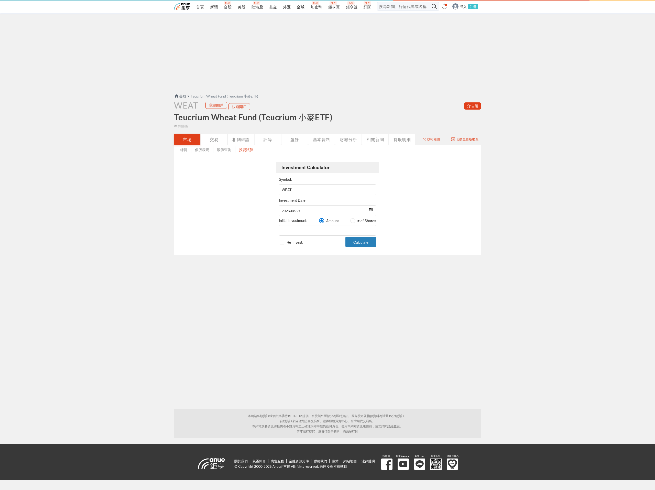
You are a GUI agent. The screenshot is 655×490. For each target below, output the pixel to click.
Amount (332, 220)
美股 (182, 96)
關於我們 (241, 461)
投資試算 (246, 149)
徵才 (335, 461)
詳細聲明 (393, 426)
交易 (214, 139)
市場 (187, 139)
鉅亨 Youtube (403, 464)
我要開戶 (216, 105)
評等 (268, 139)
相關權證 (241, 139)
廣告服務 (277, 461)
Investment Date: (293, 200)
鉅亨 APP (436, 464)
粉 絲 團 (386, 464)
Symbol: (285, 179)
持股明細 (402, 139)
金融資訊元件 (299, 461)
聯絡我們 (320, 461)
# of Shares (366, 220)
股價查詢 (224, 149)
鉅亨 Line (419, 464)
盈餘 (294, 139)
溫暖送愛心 (452, 464)
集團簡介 (259, 461)
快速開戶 (239, 106)
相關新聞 (375, 139)
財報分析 (348, 139)
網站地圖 (350, 461)
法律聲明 (368, 461)
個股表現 (202, 149)
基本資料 (321, 139)
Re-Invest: (295, 242)
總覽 (183, 149)
